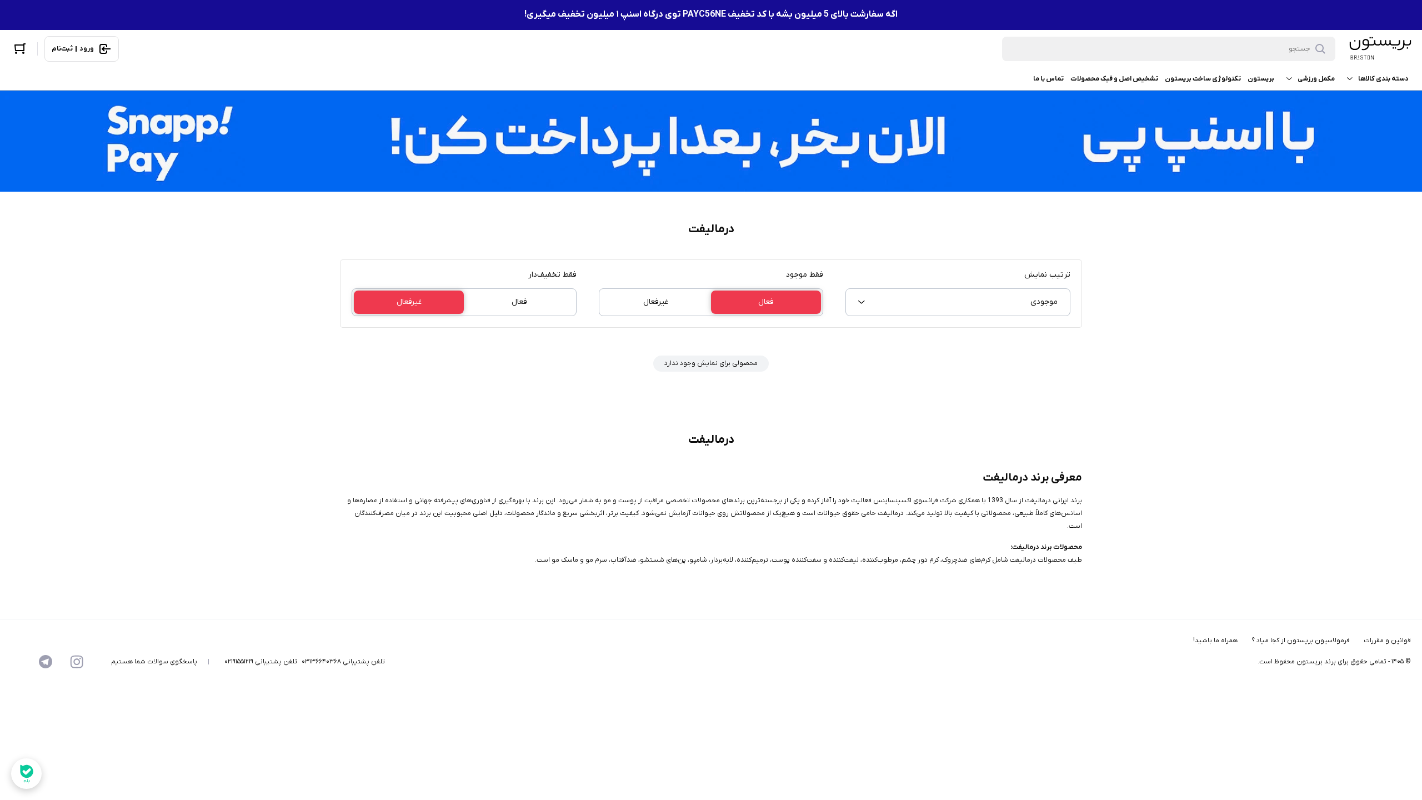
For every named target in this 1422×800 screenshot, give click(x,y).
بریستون (1261, 78)
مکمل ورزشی (1316, 78)
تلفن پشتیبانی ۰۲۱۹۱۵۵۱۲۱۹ (260, 661)
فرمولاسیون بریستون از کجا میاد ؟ (1300, 640)
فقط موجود (804, 275)
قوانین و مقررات (1387, 640)
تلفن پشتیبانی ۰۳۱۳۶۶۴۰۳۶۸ (343, 661)
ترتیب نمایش (1047, 275)
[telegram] (45, 661)
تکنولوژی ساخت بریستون (1203, 78)
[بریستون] (1379, 48)
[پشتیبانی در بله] (26, 773)
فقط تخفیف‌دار (552, 275)
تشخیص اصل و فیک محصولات (1114, 78)
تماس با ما (1048, 78)
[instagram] (76, 661)
